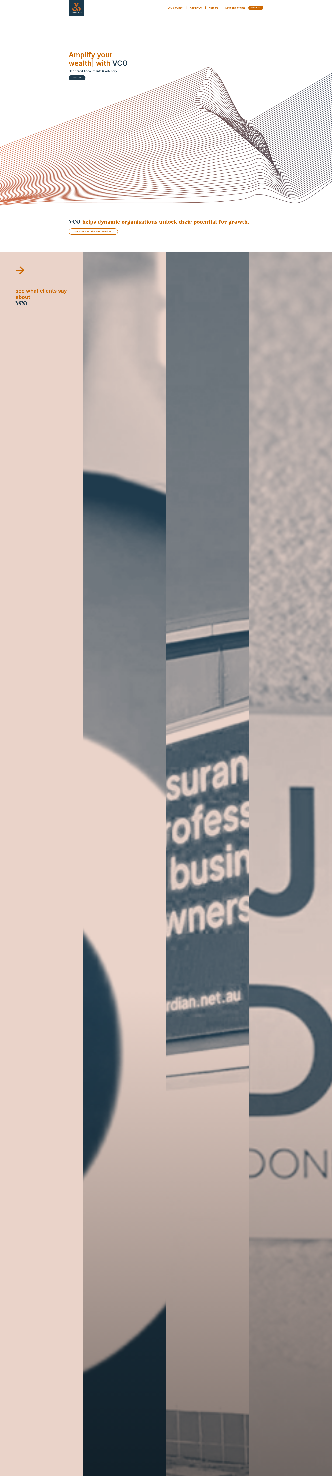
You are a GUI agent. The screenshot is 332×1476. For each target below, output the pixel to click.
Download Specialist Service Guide (92, 231)
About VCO (196, 7)
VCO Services (175, 7)
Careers (213, 7)
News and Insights (235, 7)
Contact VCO (255, 8)
